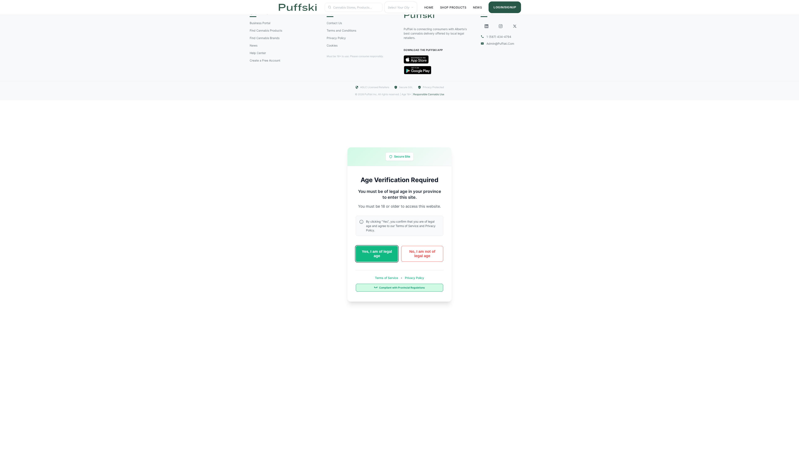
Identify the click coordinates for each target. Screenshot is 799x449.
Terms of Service (387, 278)
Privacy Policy (414, 278)
